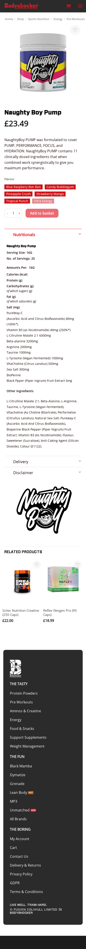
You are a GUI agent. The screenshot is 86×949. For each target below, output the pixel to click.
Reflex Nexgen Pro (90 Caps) (60, 612)
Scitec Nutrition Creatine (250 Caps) (20, 612)
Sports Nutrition (38, 19)
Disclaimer (23, 472)
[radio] (23, 187)
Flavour (9, 179)
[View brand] (44, 509)
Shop (20, 19)
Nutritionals (24, 234)
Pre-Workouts (76, 19)
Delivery (20, 461)
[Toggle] (43, 233)
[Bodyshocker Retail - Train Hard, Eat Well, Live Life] (25, 6)
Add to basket (42, 213)
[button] (68, 6)
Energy (58, 19)
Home (9, 19)
